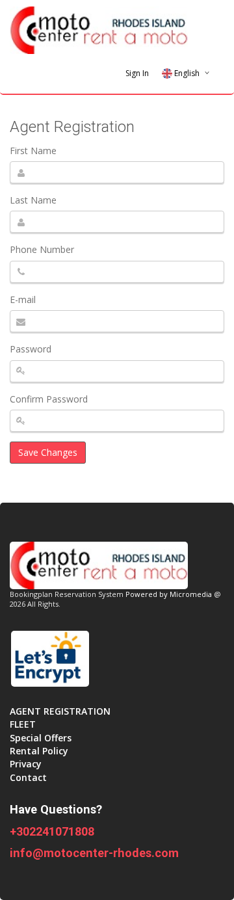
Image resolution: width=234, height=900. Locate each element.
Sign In (137, 73)
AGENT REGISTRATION (60, 711)
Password (30, 349)
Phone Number (42, 249)
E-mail (23, 299)
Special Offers (41, 738)
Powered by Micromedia (168, 594)
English (187, 73)
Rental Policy (39, 751)
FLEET (23, 724)
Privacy (26, 764)
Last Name (33, 200)
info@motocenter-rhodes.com (94, 853)
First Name (33, 150)
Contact (28, 777)
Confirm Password (49, 399)
